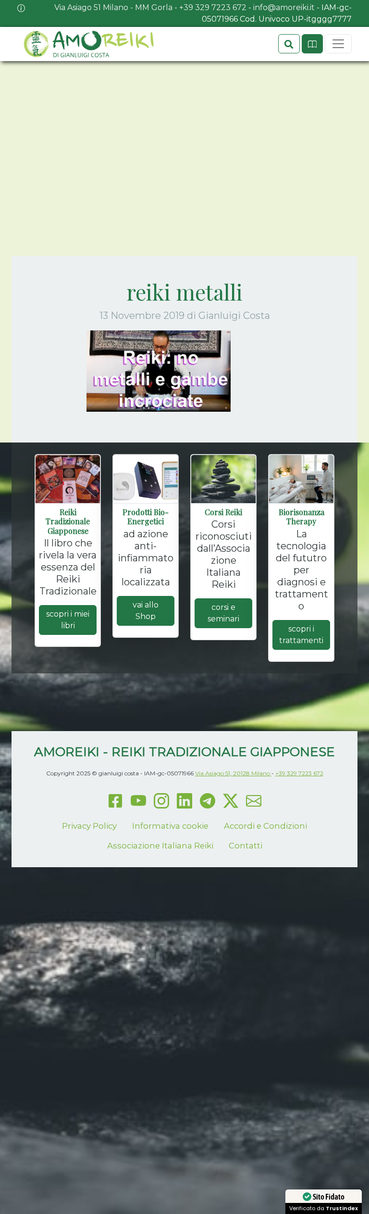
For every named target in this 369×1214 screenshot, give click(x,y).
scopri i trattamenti (301, 634)
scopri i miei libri (67, 619)
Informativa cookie (170, 826)
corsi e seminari (223, 613)
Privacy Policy (89, 826)
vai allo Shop (146, 610)
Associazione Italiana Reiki (160, 845)
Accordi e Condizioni (265, 826)
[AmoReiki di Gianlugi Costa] (88, 44)
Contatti (245, 845)
